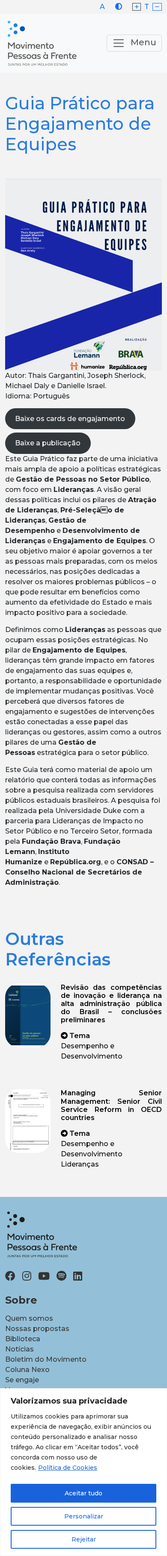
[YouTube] (44, 1276)
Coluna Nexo (27, 1370)
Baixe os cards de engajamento (70, 419)
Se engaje (22, 1380)
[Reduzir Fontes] (157, 7)
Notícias (19, 1349)
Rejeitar (84, 1539)
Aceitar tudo (83, 1493)
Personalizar (83, 1516)
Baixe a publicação (48, 443)
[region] (83, 1472)
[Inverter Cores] (118, 7)
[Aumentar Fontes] (136, 7)
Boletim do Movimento (45, 1359)
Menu (142, 42)
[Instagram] (26, 1276)
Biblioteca (22, 1339)
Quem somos (29, 1318)
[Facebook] (10, 1276)
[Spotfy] (61, 1276)
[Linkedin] (77, 1276)
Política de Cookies (67, 1467)
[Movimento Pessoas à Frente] (41, 43)
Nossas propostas (37, 1329)
